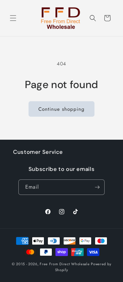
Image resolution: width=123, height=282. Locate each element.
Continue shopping (61, 109)
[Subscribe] (97, 187)
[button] (13, 18)
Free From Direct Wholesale (65, 264)
